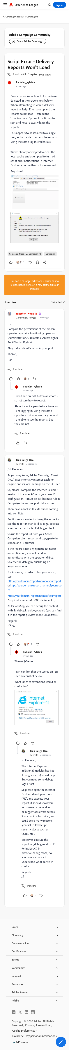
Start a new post (38, 284)
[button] (19, 74)
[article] (34, 347)
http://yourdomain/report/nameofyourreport (34, 581)
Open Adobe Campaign (30, 41)
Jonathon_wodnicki (26, 313)
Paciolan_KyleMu (25, 82)
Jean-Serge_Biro (25, 459)
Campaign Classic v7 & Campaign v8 (22, 16)
